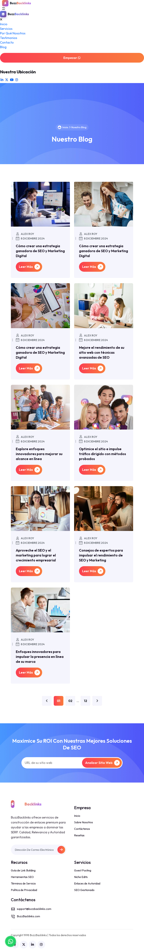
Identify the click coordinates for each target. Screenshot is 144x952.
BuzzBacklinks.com (28, 916)
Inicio (3, 24)
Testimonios (8, 38)
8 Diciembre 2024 (32, 238)
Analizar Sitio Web (99, 763)
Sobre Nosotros (83, 822)
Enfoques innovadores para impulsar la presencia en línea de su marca (40, 656)
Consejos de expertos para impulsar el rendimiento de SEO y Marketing (101, 555)
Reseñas (79, 835)
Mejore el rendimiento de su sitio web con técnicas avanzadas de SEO (101, 352)
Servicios (6, 29)
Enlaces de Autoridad (87, 883)
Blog (3, 47)
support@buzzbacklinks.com (34, 908)
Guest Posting (82, 870)
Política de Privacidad (24, 890)
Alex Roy (27, 234)
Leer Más (26, 267)
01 (58, 701)
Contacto (7, 42)
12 (85, 701)
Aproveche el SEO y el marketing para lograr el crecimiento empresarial (36, 555)
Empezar (70, 58)
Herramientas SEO (22, 876)
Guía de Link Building (23, 870)
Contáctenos (82, 828)
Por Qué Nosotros (12, 33)
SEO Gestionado (84, 890)
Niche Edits (81, 876)
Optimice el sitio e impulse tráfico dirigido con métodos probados (102, 454)
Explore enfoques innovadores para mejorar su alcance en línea (39, 454)
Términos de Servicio (23, 883)
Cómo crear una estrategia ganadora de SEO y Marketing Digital (40, 251)
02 (70, 701)
